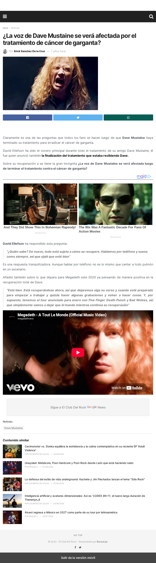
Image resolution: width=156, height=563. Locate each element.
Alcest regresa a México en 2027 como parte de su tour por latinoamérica (71, 512)
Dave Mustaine (13, 428)
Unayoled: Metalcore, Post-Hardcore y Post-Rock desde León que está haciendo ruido (79, 463)
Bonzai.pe (102, 541)
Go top (78, 535)
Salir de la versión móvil (78, 558)
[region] (78, 5)
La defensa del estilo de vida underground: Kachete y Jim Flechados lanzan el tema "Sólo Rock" (85, 479)
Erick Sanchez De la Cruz (29, 51)
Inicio (5, 28)
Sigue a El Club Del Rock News (78, 407)
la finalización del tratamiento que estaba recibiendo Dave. (85, 155)
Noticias (15, 28)
